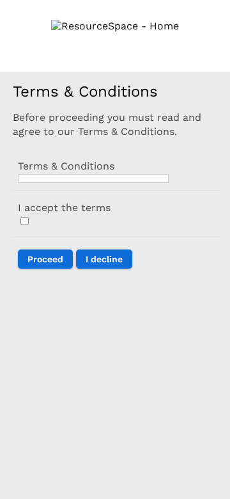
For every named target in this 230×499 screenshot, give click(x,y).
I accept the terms (64, 208)
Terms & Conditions (66, 166)
